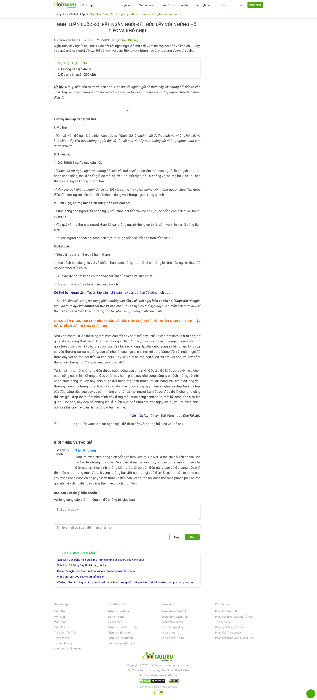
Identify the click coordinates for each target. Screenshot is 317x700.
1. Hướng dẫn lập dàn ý (74, 69)
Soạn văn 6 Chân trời (174, 616)
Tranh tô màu (62, 638)
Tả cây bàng (222, 622)
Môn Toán (60, 622)
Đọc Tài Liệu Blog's (173, 627)
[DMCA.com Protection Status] (151, 682)
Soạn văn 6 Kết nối (172, 622)
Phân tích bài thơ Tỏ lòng (123, 627)
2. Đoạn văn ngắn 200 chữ (77, 74)
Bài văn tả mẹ (116, 616)
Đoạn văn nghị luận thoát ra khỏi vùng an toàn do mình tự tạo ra (96, 571)
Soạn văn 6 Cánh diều (174, 611)
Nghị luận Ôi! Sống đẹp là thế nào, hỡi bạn (82, 565)
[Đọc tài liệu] (154, 692)
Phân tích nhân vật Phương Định (234, 638)
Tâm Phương (85, 450)
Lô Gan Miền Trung (172, 638)
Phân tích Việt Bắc (119, 611)
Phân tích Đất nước (119, 632)
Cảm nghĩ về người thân (229, 627)
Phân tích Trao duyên (228, 632)
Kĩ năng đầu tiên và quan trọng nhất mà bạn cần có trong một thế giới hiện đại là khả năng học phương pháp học (125, 582)
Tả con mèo (115, 622)
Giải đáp (184, 5)
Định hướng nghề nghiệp (122, 643)
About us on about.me (67, 648)
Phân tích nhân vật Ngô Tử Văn (234, 616)
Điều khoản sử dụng (165, 686)
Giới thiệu (145, 686)
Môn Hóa (59, 627)
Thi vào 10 (165, 5)
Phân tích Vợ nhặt (226, 611)
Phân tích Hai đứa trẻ (121, 638)
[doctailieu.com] (158, 657)
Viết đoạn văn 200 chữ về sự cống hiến (80, 576)
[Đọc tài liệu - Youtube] (161, 692)
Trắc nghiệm (202, 5)
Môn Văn (59, 611)
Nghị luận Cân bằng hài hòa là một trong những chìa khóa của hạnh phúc (101, 559)
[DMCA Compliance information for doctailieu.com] (173, 682)
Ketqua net (168, 632)
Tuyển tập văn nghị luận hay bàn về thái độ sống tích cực (129, 292)
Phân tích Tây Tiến (65, 632)
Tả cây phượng (63, 643)
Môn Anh (59, 616)
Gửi (192, 537)
